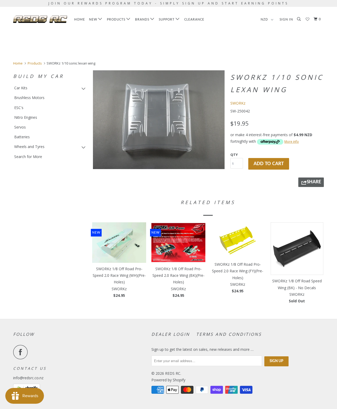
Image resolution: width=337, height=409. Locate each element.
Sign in (286, 20)
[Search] (299, 19)
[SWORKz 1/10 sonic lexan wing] (158, 119)
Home (79, 20)
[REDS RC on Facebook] (22, 352)
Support (167, 20)
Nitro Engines (25, 117)
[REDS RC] (40, 19)
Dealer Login (170, 334)
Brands (142, 20)
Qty (234, 154)
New (93, 20)
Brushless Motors (29, 97)
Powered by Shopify (168, 379)
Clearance (194, 20)
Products (116, 20)
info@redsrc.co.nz (28, 377)
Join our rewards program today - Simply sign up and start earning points (168, 3)
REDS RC (172, 373)
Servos (20, 127)
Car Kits (20, 87)
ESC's (18, 107)
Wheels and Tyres (29, 146)
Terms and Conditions (229, 334)
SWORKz (237, 103)
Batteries (22, 136)
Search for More (28, 156)
